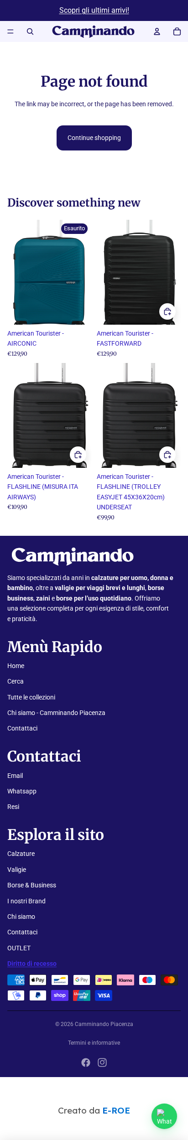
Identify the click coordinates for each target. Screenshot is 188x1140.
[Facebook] (85, 1062)
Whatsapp (22, 791)
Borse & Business (31, 885)
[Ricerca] (30, 31)
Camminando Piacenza (104, 1024)
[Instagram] (102, 1062)
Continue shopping (94, 137)
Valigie (16, 869)
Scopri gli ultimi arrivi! (94, 10)
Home (15, 665)
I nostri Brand (26, 901)
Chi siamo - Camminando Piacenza (56, 712)
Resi (13, 806)
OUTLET (19, 948)
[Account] (157, 31)
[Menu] (10, 31)
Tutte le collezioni (31, 697)
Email (15, 775)
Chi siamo (21, 916)
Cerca (15, 681)
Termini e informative (94, 1043)
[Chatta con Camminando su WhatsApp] (164, 1116)
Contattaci (22, 728)
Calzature (21, 853)
